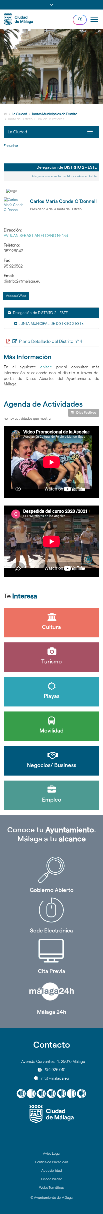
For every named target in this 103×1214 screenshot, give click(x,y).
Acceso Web (16, 296)
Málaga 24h (51, 1012)
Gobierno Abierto (52, 890)
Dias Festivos (86, 412)
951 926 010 (55, 1070)
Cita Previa (51, 971)
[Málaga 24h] (51, 991)
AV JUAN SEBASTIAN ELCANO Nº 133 (36, 235)
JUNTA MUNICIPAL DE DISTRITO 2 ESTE (51, 323)
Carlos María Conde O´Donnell (63, 201)
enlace (48, 367)
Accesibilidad (51, 1170)
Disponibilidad (51, 1179)
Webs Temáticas (51, 1187)
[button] (51, 5)
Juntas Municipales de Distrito (54, 114)
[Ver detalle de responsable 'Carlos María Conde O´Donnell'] (15, 208)
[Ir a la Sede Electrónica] (51, 910)
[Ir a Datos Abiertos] (51, 950)
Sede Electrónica (51, 930)
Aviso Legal (51, 1153)
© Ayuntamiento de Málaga (51, 1197)
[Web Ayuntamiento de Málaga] (51, 1114)
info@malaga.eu (54, 1078)
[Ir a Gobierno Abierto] (51, 869)
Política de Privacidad (51, 1162)
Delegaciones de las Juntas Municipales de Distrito (64, 176)
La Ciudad (19, 114)
